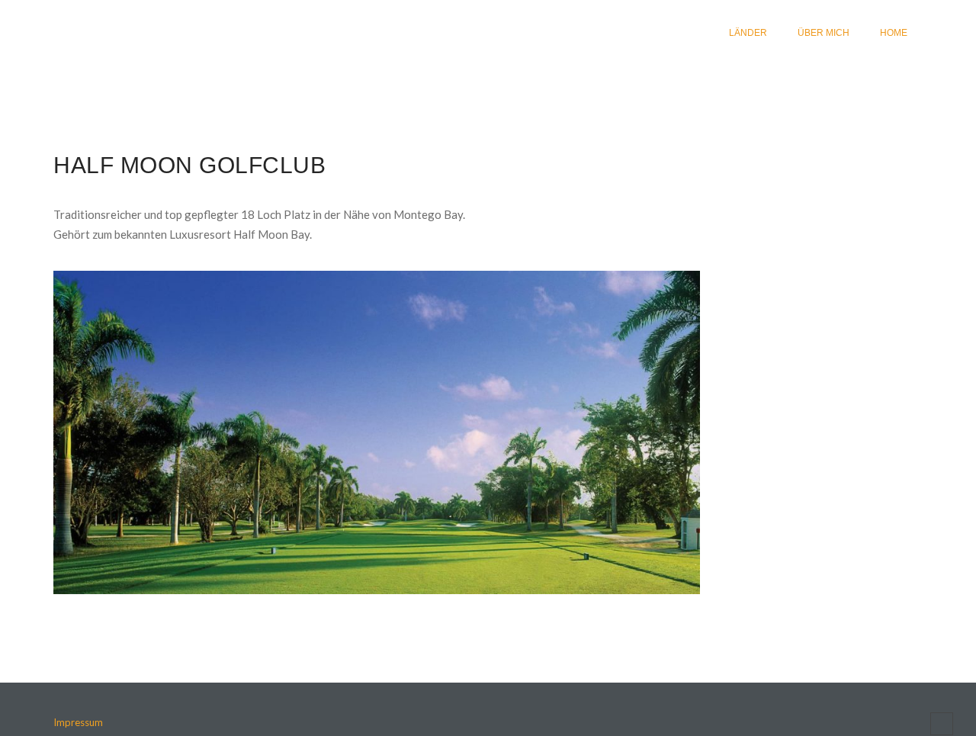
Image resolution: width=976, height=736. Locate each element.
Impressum (78, 722)
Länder (748, 32)
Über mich (823, 32)
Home (893, 32)
